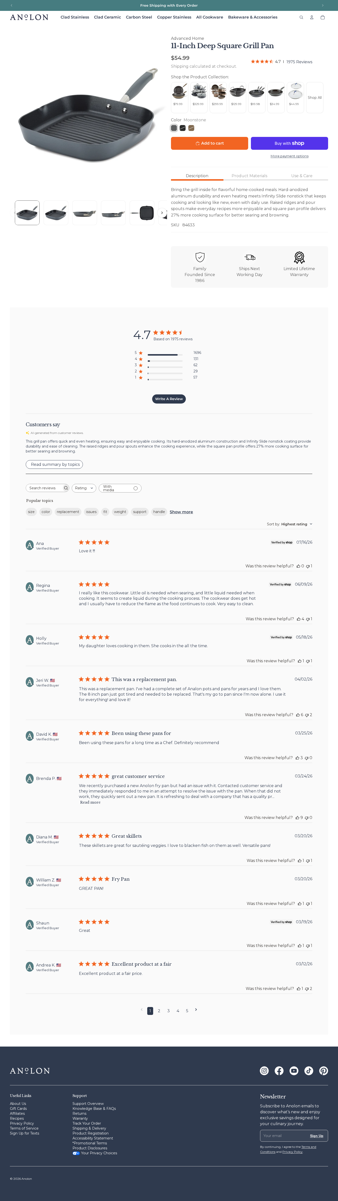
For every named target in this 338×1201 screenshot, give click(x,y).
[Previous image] (15, 213)
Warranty (80, 1118)
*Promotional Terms (89, 1143)
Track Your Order (86, 1123)
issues (91, 512)
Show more (181, 512)
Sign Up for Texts (24, 1133)
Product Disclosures (89, 1148)
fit (105, 512)
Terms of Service (24, 1128)
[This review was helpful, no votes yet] (298, 566)
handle (159, 512)
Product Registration (90, 1133)
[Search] (301, 17)
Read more (90, 802)
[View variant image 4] (113, 212)
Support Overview (88, 1103)
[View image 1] (27, 212)
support (139, 512)
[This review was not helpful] (307, 714)
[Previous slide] (11, 5)
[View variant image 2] (56, 212)
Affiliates (17, 1113)
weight (120, 512)
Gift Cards (18, 1108)
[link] (281, 61)
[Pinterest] (323, 1070)
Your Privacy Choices (99, 1153)
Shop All (315, 97)
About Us (18, 1103)
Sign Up (316, 1136)
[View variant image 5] (142, 212)
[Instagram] (264, 1070)
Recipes (17, 1118)
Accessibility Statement (92, 1138)
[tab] (197, 176)
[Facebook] (279, 1070)
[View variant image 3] (84, 212)
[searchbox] (44, 488)
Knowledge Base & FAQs (94, 1108)
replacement (68, 512)
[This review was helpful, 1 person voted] (299, 661)
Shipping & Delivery (89, 1128)
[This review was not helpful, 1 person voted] (308, 566)
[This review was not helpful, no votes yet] (306, 757)
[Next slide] (322, 5)
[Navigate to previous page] (142, 1009)
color (46, 512)
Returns (79, 1113)
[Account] (311, 17)
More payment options (290, 156)
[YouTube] (294, 1070)
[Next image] (162, 213)
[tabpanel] (249, 207)
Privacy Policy (22, 1123)
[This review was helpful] (298, 619)
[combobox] (84, 488)
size (31, 512)
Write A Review (169, 399)
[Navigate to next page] (196, 1009)
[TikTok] (308, 1070)
